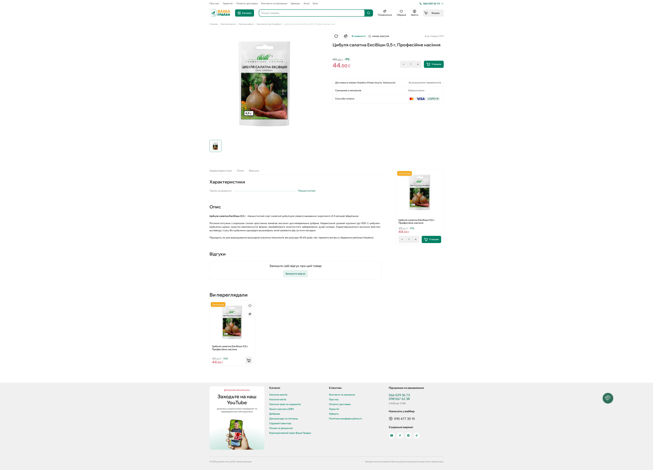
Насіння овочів (228, 24)
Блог (315, 3)
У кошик (436, 64)
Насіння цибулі (246, 24)
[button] (608, 398)
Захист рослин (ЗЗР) (281, 409)
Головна (213, 24)
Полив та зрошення (281, 428)
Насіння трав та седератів (285, 404)
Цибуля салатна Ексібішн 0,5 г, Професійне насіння (309, 24)
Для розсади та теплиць (283, 418)
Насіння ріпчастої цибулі (269, 24)
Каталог (247, 13)
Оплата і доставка (247, 3)
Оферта (334, 413)
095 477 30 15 (404, 418)
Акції (306, 3)
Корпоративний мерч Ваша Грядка (290, 433)
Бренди (295, 3)
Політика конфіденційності (345, 418)
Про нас (214, 3)
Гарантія (228, 3)
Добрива (274, 413)
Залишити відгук (295, 273)
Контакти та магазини (274, 3)
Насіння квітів (277, 399)
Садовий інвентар (280, 423)
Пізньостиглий (306, 190)
